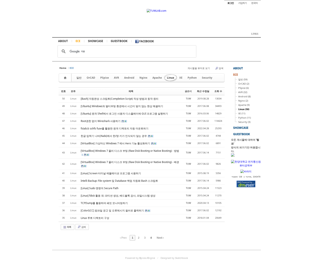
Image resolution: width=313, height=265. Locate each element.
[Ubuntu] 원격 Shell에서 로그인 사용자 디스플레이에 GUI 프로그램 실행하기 (124, 113)
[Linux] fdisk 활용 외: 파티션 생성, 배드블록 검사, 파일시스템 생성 (118, 195)
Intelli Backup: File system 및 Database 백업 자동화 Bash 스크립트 (119, 181)
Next (160, 237)
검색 (221, 68)
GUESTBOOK (119, 41)
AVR (116, 77)
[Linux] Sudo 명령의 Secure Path (99, 188)
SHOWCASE (95, 41)
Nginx (143, 77)
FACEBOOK (146, 41)
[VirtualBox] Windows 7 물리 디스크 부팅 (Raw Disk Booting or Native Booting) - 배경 (130, 162)
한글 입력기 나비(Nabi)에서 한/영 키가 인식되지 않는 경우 (114, 136)
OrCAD (91, 77)
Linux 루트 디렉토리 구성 (95, 218)
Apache (157, 77)
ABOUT (63, 41)
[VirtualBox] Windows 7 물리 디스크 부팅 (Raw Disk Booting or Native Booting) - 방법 (130, 151)
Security (207, 77)
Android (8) (244, 96)
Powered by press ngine (140, 257)
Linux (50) (243, 109)
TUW (188, 98)
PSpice (104, 77)
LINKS (254, 34)
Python (192, 77)
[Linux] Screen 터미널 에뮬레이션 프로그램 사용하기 (111, 173)
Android (129, 77)
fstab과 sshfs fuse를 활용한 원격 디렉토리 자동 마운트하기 (114, 128)
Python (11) (244, 117)
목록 (68, 226)
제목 (131, 91)
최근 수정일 (203, 91)
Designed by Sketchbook (174, 257)
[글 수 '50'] (66, 78)
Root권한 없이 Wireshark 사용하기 (101, 121)
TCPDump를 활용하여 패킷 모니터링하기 (104, 203)
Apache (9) (244, 104)
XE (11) (241, 113)
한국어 (254, 2)
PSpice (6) (243, 87)
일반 (79, 77)
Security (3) (244, 121)
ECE (78, 41)
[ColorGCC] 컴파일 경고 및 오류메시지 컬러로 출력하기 (113, 210)
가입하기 (242, 2)
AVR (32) (242, 92)
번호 (63, 91)
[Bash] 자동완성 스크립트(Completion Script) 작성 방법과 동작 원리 (119, 99)
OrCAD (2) (243, 83)
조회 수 (218, 91)
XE (180, 77)
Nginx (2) (243, 100)
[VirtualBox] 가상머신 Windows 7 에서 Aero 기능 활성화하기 (116, 143)
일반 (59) (242, 79)
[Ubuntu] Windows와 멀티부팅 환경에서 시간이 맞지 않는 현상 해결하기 (122, 106)
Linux (170, 77)
